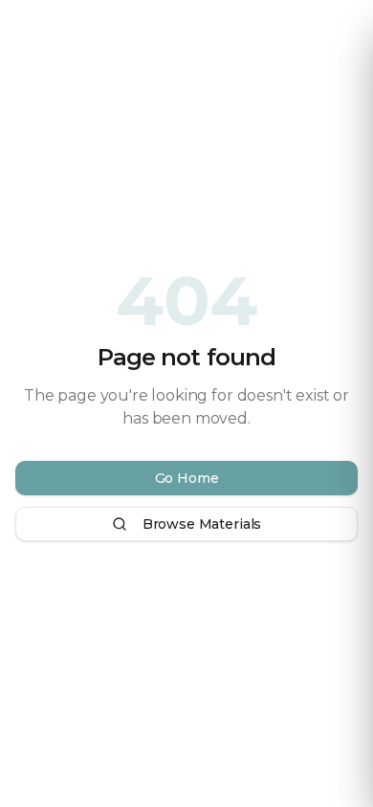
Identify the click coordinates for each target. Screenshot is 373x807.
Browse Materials (202, 524)
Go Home (187, 478)
